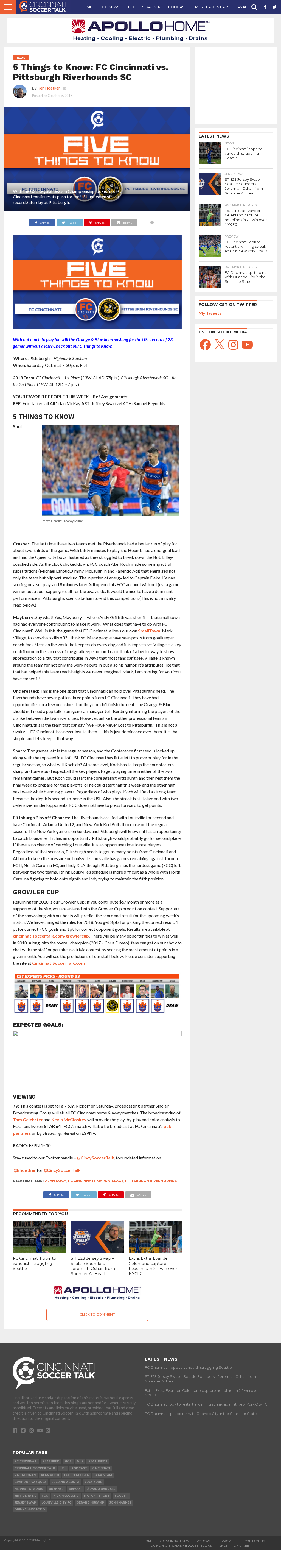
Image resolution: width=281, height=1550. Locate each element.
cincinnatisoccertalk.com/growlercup (51, 935)
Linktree (241, 1546)
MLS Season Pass (212, 7)
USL (63, 1468)
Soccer (121, 1496)
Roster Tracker (144, 7)
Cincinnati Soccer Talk (35, 1468)
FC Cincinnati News (174, 1541)
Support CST (228, 1541)
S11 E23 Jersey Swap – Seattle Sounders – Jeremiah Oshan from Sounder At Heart (93, 1266)
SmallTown (149, 630)
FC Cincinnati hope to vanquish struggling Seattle (34, 1263)
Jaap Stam (103, 1475)
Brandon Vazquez (30, 1482)
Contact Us (255, 1541)
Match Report (96, 1496)
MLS (80, 1461)
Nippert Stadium (29, 1489)
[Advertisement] (236, 85)
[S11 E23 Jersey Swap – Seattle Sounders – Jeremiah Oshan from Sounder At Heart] (97, 1251)
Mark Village (110, 1181)
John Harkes (120, 1502)
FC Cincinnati (81, 1181)
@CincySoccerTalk (95, 1157)
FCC (45, 1496)
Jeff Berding (25, 1496)
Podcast (177, 7)
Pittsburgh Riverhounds (151, 1181)
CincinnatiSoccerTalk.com (58, 963)
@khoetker (24, 1170)
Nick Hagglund (66, 1496)
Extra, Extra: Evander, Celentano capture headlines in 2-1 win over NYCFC (153, 1266)
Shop (223, 1546)
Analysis (246, 7)
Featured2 (97, 1461)
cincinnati (101, 1468)
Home (86, 7)
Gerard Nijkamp (90, 1502)
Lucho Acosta (76, 1475)
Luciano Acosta (65, 1482)
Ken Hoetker (48, 88)
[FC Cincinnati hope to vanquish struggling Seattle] (39, 1251)
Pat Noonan (25, 1475)
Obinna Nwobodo (30, 1509)
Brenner (56, 1489)
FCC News (110, 7)
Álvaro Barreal (101, 1489)
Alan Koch (55, 1181)
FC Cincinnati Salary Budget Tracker (181, 1546)
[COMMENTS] (151, 221)
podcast (79, 1468)
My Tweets (210, 313)
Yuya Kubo (93, 1482)
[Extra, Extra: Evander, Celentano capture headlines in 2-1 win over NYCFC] (155, 1251)
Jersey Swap (25, 1502)
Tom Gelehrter (28, 1119)
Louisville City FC (56, 1502)
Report (75, 1489)
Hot (68, 1461)
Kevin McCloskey (68, 1119)
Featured (51, 1461)
